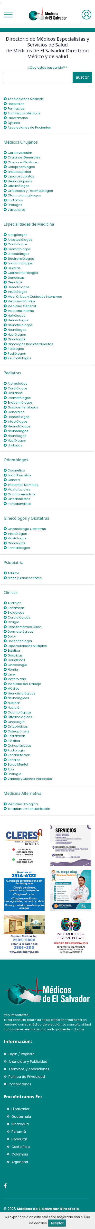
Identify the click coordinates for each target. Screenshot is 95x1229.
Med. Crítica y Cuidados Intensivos (34, 296)
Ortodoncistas (18, 499)
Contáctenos (20, 1084)
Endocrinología (19, 641)
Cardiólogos (17, 244)
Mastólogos (16, 538)
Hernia (12, 669)
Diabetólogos (18, 253)
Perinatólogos (18, 547)
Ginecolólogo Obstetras (26, 529)
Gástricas (15, 655)
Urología (14, 774)
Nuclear (13, 703)
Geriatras (14, 282)
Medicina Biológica (22, 804)
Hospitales (15, 104)
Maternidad (16, 679)
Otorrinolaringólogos (24, 195)
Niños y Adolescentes (24, 578)
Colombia (19, 1154)
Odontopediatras (21, 494)
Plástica (13, 741)
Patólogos (15, 348)
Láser (11, 674)
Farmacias (15, 108)
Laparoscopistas (20, 176)
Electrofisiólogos (20, 258)
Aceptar (57, 1223)
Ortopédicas (17, 726)
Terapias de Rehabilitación (28, 808)
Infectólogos (17, 291)
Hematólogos (18, 287)
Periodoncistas (19, 503)
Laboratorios (17, 118)
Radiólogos (16, 353)
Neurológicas (18, 698)
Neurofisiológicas (21, 693)
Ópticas (13, 122)
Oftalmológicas (19, 717)
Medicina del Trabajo (24, 684)
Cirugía (13, 622)
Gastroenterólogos (22, 272)
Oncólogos (16, 339)
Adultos (13, 573)
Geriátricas (16, 660)
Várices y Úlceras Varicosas (29, 778)
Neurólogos (16, 329)
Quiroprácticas (19, 745)
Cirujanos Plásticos (22, 162)
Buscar (82, 77)
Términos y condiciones (29, 1069)
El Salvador (20, 1109)
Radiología (16, 750)
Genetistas (16, 277)
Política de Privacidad (27, 1076)
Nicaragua (20, 1124)
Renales (13, 760)
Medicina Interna (20, 310)
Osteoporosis (18, 731)
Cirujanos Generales (23, 157)
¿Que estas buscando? (47, 67)
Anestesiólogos (19, 239)
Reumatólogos (19, 358)
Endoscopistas (19, 171)
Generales (15, 412)
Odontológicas (19, 712)
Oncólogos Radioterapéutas (30, 344)
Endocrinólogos (20, 263)
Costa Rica (20, 1146)
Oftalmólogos (18, 186)
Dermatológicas (20, 631)
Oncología (16, 722)
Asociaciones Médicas (25, 99)
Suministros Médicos (23, 113)
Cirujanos (15, 393)
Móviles (13, 688)
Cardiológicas (18, 617)
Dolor (11, 636)
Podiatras (15, 200)
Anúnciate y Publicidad (28, 1061)
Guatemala (21, 1116)
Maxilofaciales (18, 489)
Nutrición (14, 707)
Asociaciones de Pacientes (29, 127)
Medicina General (21, 306)
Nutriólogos (16, 334)
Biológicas (15, 612)
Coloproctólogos (21, 167)
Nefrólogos (16, 315)
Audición (14, 603)
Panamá (18, 1131)
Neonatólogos (18, 426)
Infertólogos (17, 533)
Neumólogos (17, 320)
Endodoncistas (19, 475)
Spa (10, 769)
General (13, 480)
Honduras (19, 1139)
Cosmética (16, 470)
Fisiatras (13, 268)
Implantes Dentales (22, 484)
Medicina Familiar (21, 301)
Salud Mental (17, 764)
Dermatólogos (19, 249)
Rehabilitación (18, 755)
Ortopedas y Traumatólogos (30, 190)
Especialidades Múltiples (27, 646)
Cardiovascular (19, 152)
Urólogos (14, 205)
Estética (13, 650)
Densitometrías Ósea (24, 627)
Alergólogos (17, 234)
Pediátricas (16, 736)
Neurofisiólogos (20, 325)
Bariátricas (16, 608)
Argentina (19, 1161)
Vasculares (16, 209)
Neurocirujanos (19, 181)
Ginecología (17, 665)
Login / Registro (22, 1054)
